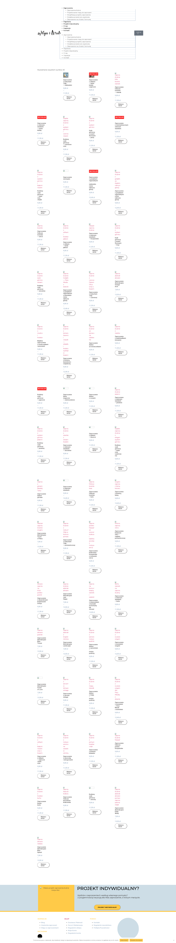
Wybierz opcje (69, 97)
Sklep (66, 919)
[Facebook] (39, 3)
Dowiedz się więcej (136, 940)
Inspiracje (66, 28)
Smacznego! (124, 940)
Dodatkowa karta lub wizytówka (78, 17)
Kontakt (66, 30)
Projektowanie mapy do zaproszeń (79, 12)
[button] (97, 33)
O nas (65, 26)
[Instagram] (44, 3)
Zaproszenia (68, 8)
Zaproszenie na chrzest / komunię (79, 19)
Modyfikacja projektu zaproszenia (79, 15)
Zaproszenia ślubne (74, 10)
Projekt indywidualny (71, 24)
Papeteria (67, 22)
